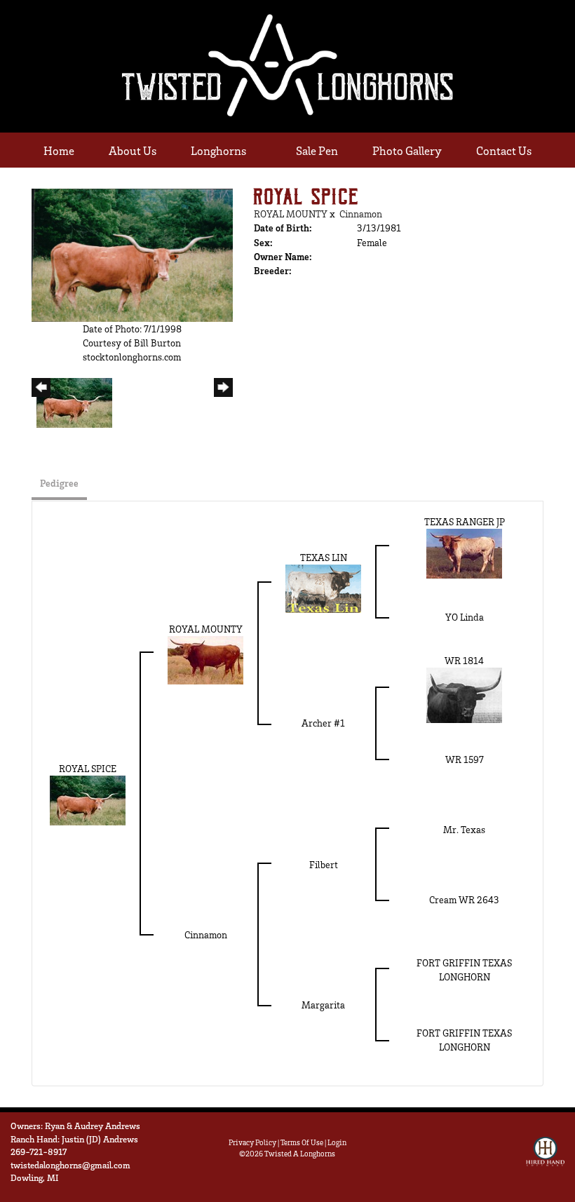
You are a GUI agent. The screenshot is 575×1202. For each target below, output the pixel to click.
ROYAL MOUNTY (290, 214)
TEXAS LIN (323, 557)
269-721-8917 (39, 1151)
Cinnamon (360, 214)
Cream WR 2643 (464, 899)
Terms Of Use (301, 1142)
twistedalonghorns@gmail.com (70, 1164)
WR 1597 (464, 759)
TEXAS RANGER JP (464, 521)
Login (336, 1142)
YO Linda (464, 617)
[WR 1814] (464, 694)
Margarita (323, 1005)
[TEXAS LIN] (323, 587)
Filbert (323, 864)
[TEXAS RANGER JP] (464, 552)
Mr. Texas (464, 829)
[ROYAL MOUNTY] (205, 659)
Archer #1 (323, 723)
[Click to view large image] (132, 253)
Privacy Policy (252, 1142)
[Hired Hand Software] (545, 1158)
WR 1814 (464, 660)
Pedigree (59, 483)
